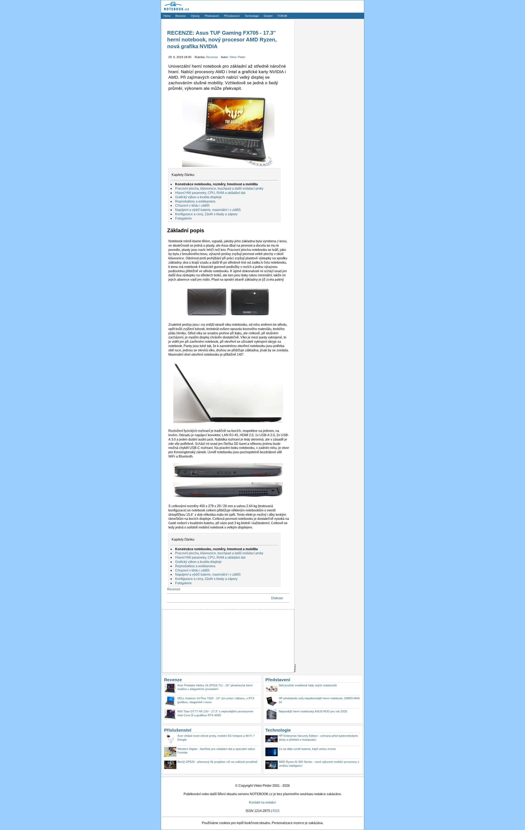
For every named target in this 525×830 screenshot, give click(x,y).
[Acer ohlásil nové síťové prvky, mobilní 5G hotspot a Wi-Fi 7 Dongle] (170, 739)
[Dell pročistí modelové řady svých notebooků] (271, 688)
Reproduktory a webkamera (195, 201)
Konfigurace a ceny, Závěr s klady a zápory (206, 214)
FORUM (282, 15)
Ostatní (268, 15)
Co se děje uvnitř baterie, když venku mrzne (307, 748)
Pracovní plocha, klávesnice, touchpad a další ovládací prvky (219, 188)
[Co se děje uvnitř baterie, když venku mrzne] (271, 752)
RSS (276, 811)
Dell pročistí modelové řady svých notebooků (308, 685)
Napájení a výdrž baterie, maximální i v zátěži (208, 210)
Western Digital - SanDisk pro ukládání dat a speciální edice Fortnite (216, 750)
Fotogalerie (183, 218)
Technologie (252, 15)
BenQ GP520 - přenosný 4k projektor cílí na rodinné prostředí (217, 761)
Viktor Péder (237, 57)
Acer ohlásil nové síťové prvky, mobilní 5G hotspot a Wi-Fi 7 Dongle (216, 737)
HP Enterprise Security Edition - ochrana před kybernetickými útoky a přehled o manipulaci (318, 737)
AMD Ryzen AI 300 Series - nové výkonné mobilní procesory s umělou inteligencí (319, 763)
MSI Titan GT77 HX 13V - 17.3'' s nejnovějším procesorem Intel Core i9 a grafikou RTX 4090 (215, 713)
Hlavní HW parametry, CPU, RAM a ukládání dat (210, 193)
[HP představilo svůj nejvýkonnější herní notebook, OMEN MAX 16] (271, 701)
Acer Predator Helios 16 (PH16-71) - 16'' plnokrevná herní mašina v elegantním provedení (215, 687)
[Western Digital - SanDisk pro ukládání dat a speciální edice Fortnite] (170, 752)
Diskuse (277, 598)
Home (166, 15)
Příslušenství (232, 15)
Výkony (195, 15)
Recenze (180, 15)
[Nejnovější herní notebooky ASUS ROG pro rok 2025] (271, 714)
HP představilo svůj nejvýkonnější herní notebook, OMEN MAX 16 (319, 700)
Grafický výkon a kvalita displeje (198, 197)
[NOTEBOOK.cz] (176, 10)
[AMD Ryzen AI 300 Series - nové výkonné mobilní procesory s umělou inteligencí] (271, 765)
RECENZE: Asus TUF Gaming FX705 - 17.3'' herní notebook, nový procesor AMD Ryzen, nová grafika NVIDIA (222, 39)
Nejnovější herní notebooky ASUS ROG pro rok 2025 (313, 711)
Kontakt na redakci (262, 802)
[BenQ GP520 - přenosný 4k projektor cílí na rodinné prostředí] (170, 765)
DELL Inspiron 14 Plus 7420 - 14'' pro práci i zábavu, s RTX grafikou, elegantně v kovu (215, 700)
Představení (212, 15)
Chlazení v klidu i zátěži (192, 205)
